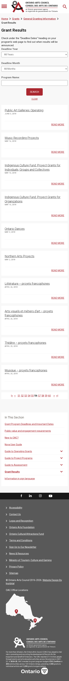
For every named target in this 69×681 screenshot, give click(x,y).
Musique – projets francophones (26, 370)
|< (12, 395)
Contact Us (15, 514)
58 (42, 395)
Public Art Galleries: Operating (24, 110)
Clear (34, 99)
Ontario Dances (15, 228)
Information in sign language (20, 478)
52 (22, 395)
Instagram (40, 496)
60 (49, 395)
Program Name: (10, 77)
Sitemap (13, 573)
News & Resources (19, 553)
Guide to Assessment (16, 465)
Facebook (21, 496)
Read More (57, 124)
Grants (15, 18)
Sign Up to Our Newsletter (22, 547)
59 (46, 395)
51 (19, 395)
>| (57, 395)
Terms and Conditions (20, 540)
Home (4, 18)
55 (32, 395)
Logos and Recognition (21, 520)
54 (29, 395)
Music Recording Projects (22, 138)
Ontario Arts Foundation (21, 527)
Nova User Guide (13, 444)
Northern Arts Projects (19, 256)
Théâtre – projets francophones (25, 342)
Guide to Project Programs (18, 458)
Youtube (50, 495)
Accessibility (15, 507)
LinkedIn (30, 496)
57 (39, 395)
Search (65, 6)
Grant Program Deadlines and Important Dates (29, 424)
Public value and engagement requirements (28, 431)
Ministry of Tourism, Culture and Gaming (30, 560)
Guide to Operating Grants (18, 451)
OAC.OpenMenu (4, 6)
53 (25, 395)
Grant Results (12, 471)
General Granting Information (39, 18)
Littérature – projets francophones (27, 283)
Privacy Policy (16, 566)
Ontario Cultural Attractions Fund (26, 534)
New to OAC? (12, 437)
